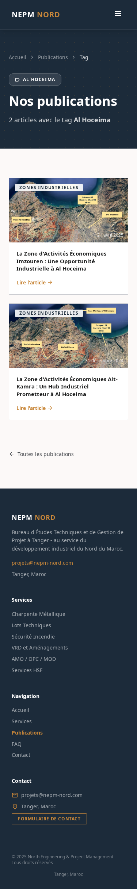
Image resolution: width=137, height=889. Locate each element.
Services (22, 721)
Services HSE (27, 670)
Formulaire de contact (49, 819)
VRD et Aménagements (40, 647)
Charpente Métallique (38, 613)
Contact (21, 754)
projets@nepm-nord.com (42, 562)
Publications (53, 57)
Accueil (17, 57)
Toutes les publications (41, 454)
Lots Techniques (31, 625)
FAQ (17, 743)
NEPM (36, 14)
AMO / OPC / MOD (34, 658)
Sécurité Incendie (33, 636)
